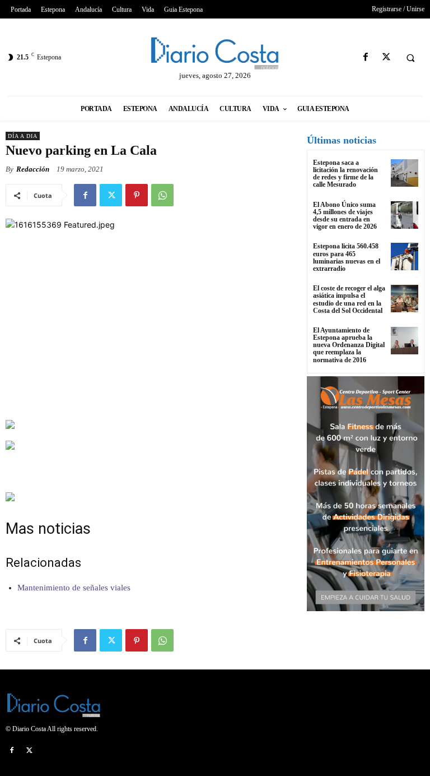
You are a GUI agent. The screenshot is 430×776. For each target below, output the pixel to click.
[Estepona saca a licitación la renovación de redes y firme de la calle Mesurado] (404, 173)
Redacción (32, 169)
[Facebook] (365, 57)
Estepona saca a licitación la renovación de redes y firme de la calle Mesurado (345, 174)
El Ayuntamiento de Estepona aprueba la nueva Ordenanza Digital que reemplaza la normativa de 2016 (349, 345)
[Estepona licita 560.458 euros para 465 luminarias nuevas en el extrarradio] (404, 256)
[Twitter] (386, 57)
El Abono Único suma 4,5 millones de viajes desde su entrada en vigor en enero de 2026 (345, 216)
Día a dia (23, 136)
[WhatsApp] (162, 195)
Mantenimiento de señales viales (73, 587)
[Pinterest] (136, 195)
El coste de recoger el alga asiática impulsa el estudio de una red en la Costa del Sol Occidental (349, 299)
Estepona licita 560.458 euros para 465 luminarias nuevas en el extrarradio (346, 257)
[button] (410, 58)
